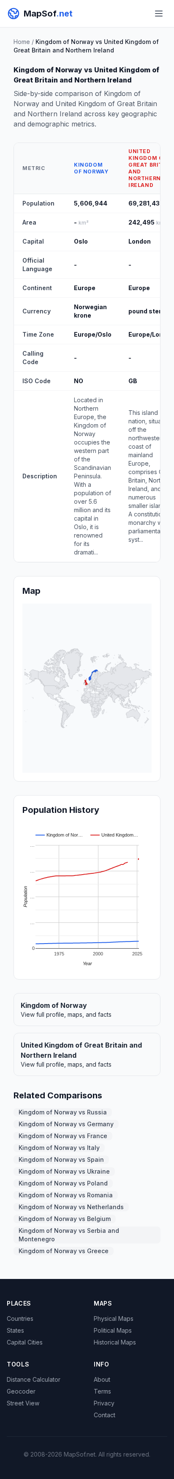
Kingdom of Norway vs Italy (59, 1147)
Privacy (104, 1403)
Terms (102, 1391)
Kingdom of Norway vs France (63, 1135)
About (102, 1379)
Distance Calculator (33, 1379)
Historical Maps (115, 1342)
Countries (20, 1318)
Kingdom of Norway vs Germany (66, 1124)
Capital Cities (25, 1342)
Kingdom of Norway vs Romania (66, 1195)
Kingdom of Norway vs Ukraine (64, 1171)
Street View (23, 1403)
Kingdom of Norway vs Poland (63, 1183)
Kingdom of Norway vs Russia (63, 1112)
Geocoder (21, 1391)
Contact (104, 1415)
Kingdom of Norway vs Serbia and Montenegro (69, 1235)
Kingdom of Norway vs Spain (61, 1159)
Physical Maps (113, 1318)
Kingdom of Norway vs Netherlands (71, 1206)
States (15, 1330)
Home (22, 41)
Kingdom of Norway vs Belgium (65, 1218)
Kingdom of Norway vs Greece (64, 1250)
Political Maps (113, 1330)
